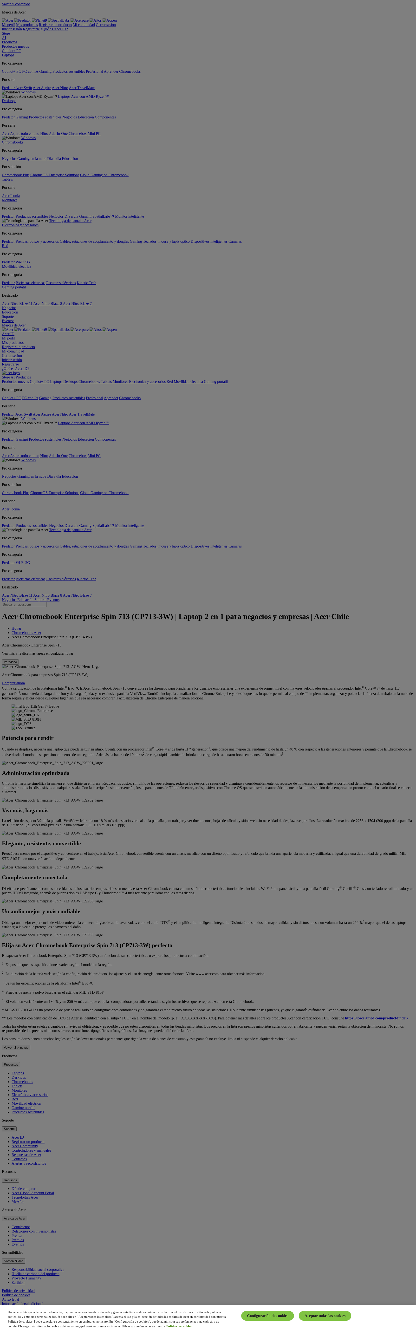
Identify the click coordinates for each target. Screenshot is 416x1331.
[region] (208, 1318)
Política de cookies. (179, 1326)
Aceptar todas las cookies (325, 1316)
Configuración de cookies (267, 1316)
